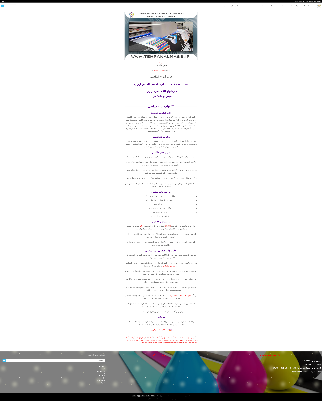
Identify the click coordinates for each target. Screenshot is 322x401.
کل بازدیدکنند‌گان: (100, 380)
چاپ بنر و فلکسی (259, 5)
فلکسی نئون (179, 342)
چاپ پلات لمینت (270, 5)
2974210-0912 (310, 364)
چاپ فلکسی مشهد (130, 338)
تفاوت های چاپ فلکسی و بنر (180, 295)
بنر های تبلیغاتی (169, 266)
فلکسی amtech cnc (177, 340)
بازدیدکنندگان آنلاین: (100, 366)
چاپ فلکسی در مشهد (148, 338)
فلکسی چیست (145, 340)
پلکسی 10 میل (164, 337)
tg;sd (176, 337)
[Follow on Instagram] (5, 1)
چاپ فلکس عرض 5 (142, 337)
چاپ (141, 226)
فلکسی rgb (164, 340)
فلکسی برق (158, 340)
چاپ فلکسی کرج (138, 338)
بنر (155, 263)
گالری (303, 5)
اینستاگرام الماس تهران (159, 330)
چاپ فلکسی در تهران (171, 338)
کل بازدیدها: (102, 375)
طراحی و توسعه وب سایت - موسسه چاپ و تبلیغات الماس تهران (161, 398)
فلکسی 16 (189, 340)
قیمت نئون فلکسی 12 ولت (156, 342)
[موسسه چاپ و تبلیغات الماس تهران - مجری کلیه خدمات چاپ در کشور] (319, 6)
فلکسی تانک (152, 340)
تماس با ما (215, 5)
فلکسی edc (169, 340)
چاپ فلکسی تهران (180, 338)
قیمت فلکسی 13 (167, 342)
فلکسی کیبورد (191, 342)
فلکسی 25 (184, 340)
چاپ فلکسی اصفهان (189, 338)
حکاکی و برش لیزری (234, 5)
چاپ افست (290, 5)
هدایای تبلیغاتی (223, 5)
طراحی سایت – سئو (247, 5)
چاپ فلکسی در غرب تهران (159, 338)
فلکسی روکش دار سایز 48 (136, 340)
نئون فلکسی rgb (146, 342)
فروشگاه (297, 5)
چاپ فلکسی (161, 65)
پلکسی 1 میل (171, 337)
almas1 (156, 70)
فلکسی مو (185, 342)
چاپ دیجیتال (280, 5)
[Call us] (2, 1)
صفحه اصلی (310, 5)
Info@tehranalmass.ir (300, 371)
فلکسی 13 (195, 340)
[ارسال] (2, 6)
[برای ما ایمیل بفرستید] (3, 1)
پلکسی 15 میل (157, 337)
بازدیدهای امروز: (100, 371)
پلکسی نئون (150, 337)
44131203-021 (306, 361)
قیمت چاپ (173, 342)
